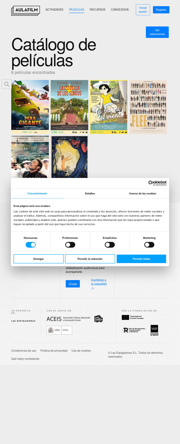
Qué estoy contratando (25, 359)
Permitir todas (141, 258)
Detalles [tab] (90, 193)
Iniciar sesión (143, 10)
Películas (76, 9)
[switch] (70, 244)
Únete (73, 283)
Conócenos (120, 9)
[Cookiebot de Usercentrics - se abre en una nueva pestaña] (151, 183)
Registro (161, 10)
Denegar (38, 258)
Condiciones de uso (23, 351)
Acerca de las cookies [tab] (142, 193)
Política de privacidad (53, 351)
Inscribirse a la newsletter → (99, 284)
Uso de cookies (81, 351)
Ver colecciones (157, 32)
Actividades (54, 9)
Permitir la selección (90, 258)
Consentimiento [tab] (37, 193)
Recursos (97, 9)
